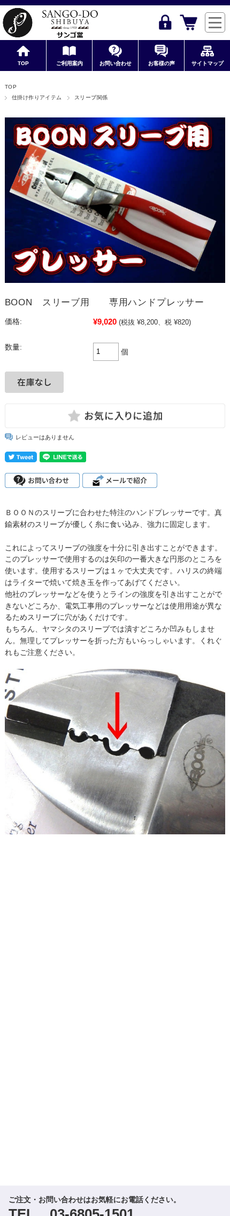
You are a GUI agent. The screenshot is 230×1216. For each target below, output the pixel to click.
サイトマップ (207, 63)
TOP (23, 63)
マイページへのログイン (165, 22)
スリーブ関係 (91, 97)
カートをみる (188, 22)
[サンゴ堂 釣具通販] (50, 22)
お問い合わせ (115, 63)
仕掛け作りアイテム (37, 97)
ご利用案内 (69, 63)
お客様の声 (161, 63)
